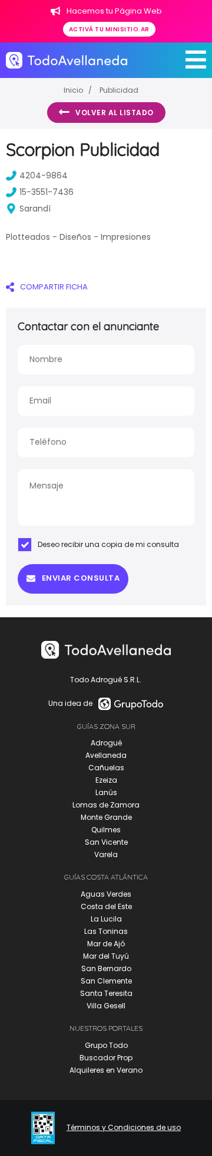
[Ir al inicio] (66, 60)
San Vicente (106, 842)
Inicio (73, 90)
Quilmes (106, 830)
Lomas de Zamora (106, 805)
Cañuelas (106, 768)
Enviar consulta (81, 578)
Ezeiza (106, 780)
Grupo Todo (106, 1045)
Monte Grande (106, 817)
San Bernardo (106, 968)
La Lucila (106, 919)
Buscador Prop (106, 1058)
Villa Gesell (106, 1006)
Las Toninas (106, 931)
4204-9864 (43, 175)
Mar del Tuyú (106, 956)
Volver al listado (114, 113)
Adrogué (106, 743)
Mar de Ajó (106, 944)
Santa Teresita (106, 993)
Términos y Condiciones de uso (124, 1127)
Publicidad (119, 90)
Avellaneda (106, 755)
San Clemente (106, 981)
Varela (106, 854)
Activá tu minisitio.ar (109, 29)
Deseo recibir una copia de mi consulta (108, 544)
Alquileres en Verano (106, 1070)
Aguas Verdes (106, 894)
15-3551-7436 (46, 192)
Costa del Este (106, 906)
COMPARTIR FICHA (54, 286)
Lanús (106, 792)
